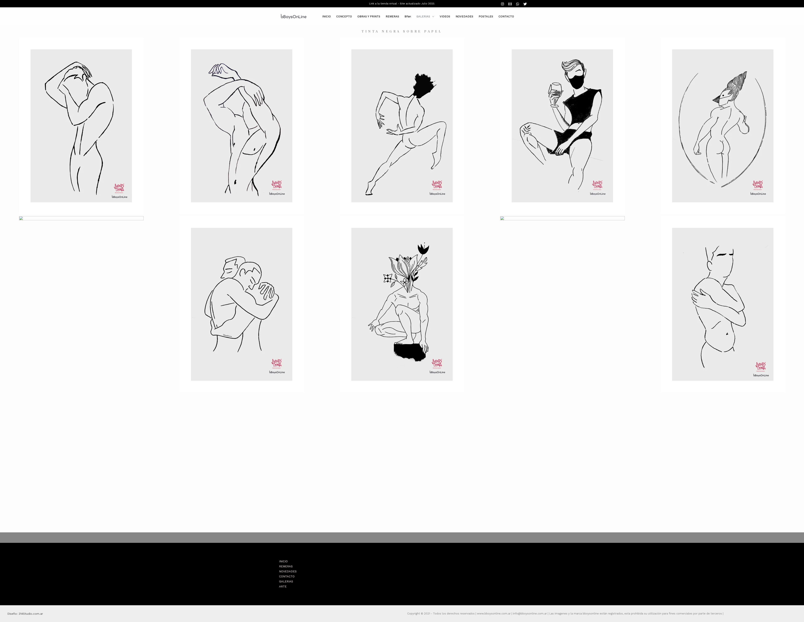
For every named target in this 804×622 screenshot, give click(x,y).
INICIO (326, 16)
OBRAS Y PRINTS (368, 16)
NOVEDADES (464, 16)
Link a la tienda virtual (383, 3)
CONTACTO (506, 16)
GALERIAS (423, 16)
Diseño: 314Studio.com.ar (25, 613)
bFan (408, 16)
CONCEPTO (344, 16)
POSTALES (486, 16)
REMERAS (392, 16)
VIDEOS (445, 16)
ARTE (283, 586)
